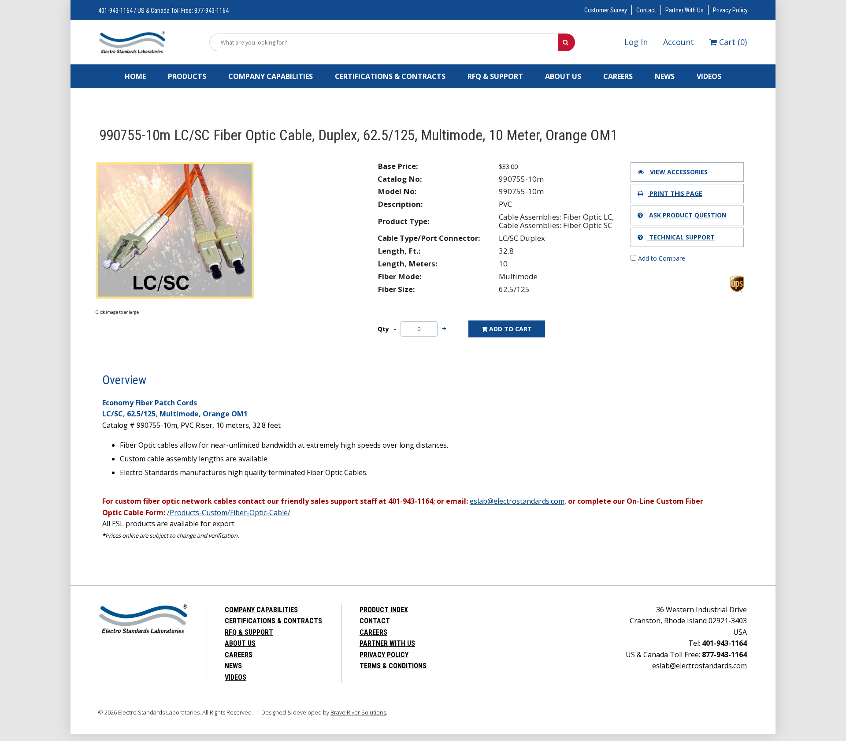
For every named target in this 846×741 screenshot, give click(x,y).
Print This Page (675, 193)
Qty (383, 329)
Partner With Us (684, 10)
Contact (646, 10)
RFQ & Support (495, 76)
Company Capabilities (270, 76)
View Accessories (678, 172)
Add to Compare (660, 258)
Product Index (384, 610)
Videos (709, 76)
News (665, 76)
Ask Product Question (687, 215)
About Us (563, 76)
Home (135, 76)
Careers (618, 76)
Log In (636, 42)
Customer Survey (605, 10)
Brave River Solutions (358, 712)
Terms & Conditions (393, 666)
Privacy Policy (730, 10)
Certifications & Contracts (390, 76)
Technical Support (681, 237)
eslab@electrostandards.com (699, 665)
